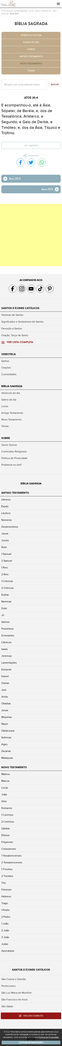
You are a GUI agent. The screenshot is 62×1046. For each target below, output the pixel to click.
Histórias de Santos (12, 315)
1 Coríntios (7, 815)
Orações (6, 367)
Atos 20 (4, 13)
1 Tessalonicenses (11, 855)
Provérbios (7, 628)
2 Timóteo (7, 876)
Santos (5, 361)
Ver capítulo (31, 145)
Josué (4, 533)
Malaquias (7, 758)
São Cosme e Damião (13, 979)
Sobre (5, 438)
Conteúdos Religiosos (14, 451)
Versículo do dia (31, 35)
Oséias (5, 683)
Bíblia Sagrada (21, 11)
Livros (31, 11)
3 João (5, 937)
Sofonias (6, 737)
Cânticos (6, 642)
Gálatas (5, 828)
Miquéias (6, 717)
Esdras (5, 594)
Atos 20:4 (14, 13)
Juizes (5, 540)
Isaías (4, 649)
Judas (4, 944)
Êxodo (4, 506)
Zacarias (6, 751)
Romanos (6, 808)
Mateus (5, 774)
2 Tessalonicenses (11, 862)
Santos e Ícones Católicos (20, 308)
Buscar (55, 84)
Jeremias (6, 656)
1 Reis (4, 567)
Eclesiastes (7, 635)
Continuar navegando (31, 1042)
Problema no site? (11, 464)
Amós (4, 696)
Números (6, 520)
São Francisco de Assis (14, 999)
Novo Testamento (43, 11)
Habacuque (8, 730)
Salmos (5, 622)
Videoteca (8, 354)
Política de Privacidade (14, 458)
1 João (4, 923)
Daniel (5, 676)
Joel (3, 690)
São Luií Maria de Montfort (16, 992)
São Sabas (7, 1006)
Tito (3, 883)
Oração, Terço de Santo (14, 335)
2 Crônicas (7, 588)
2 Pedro (5, 917)
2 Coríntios (7, 821)
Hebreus (6, 896)
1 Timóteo (6, 869)
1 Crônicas (7, 581)
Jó (2, 615)
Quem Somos (9, 445)
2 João (5, 930)
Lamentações (9, 662)
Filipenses (7, 842)
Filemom (6, 889)
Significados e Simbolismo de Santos (22, 321)
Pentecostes (8, 986)
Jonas (4, 710)
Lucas (4, 787)
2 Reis (4, 574)
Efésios (5, 835)
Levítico (5, 513)
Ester (4, 608)
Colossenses (8, 849)
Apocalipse (7, 951)
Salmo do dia (31, 42)
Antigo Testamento (31, 56)
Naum (4, 724)
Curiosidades (8, 374)
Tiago (4, 903)
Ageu (4, 744)
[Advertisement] (31, 235)
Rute (4, 547)
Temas (31, 70)
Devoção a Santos (11, 328)
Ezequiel (6, 669)
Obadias (6, 703)
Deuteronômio (9, 526)
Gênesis (6, 499)
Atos (55, 11)
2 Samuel (6, 560)
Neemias (6, 601)
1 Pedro (5, 910)
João (4, 794)
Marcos (5, 781)
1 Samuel (6, 554)
